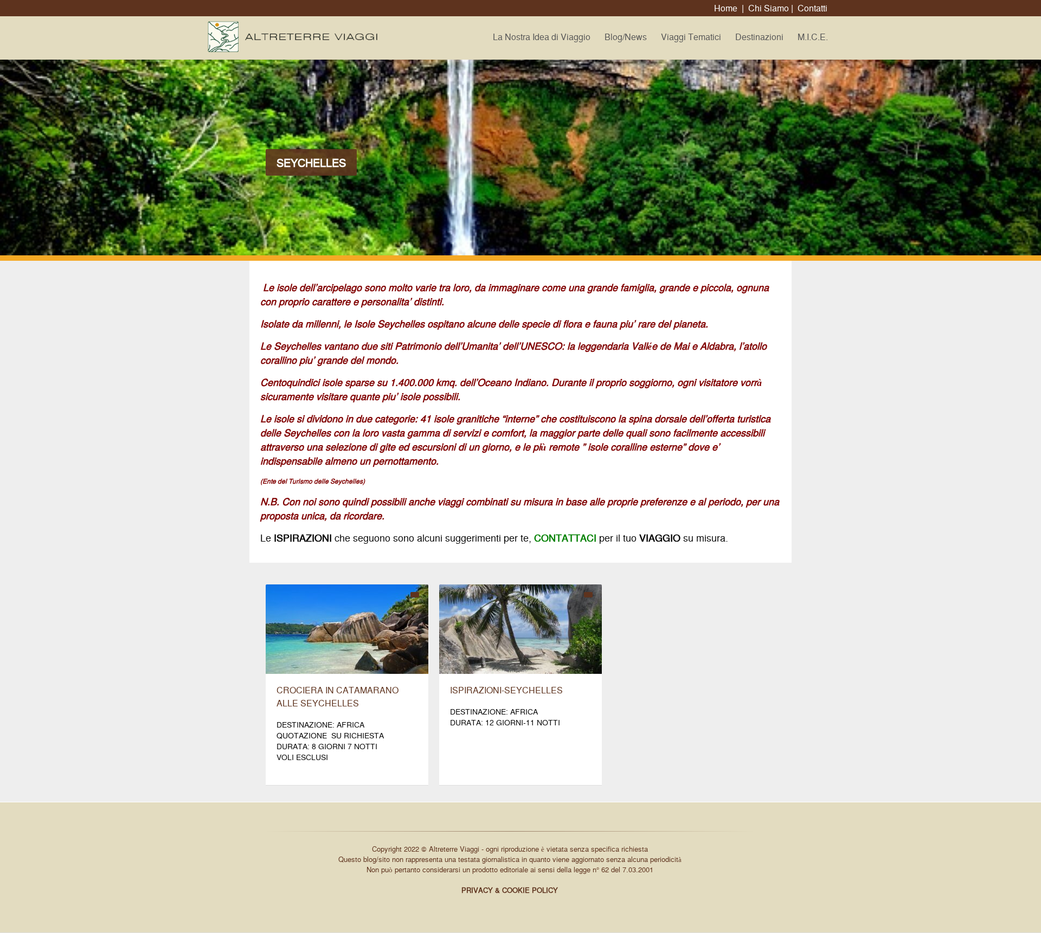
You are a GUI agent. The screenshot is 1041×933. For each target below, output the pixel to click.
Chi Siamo (768, 8)
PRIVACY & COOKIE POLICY (509, 890)
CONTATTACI (565, 537)
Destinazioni (759, 36)
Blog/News (626, 36)
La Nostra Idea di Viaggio (541, 36)
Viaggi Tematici (691, 36)
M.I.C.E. (813, 36)
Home (725, 8)
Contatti (812, 8)
